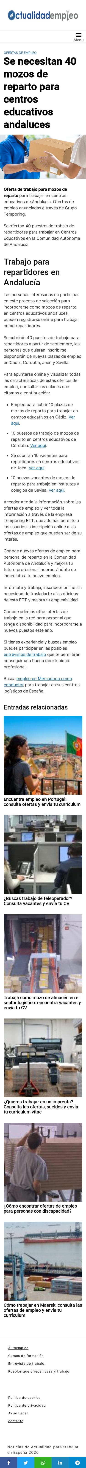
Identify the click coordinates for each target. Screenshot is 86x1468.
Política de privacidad (27, 1405)
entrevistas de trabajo (25, 654)
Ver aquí (38, 445)
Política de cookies (24, 1397)
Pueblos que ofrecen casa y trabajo (38, 1371)
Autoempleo (18, 1348)
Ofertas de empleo (20, 53)
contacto (15, 1421)
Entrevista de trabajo (26, 1363)
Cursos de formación (26, 1356)
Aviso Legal (18, 1413)
